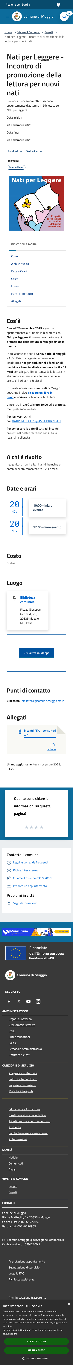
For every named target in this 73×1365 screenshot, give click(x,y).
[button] (36, 1358)
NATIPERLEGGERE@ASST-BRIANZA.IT (36, 421)
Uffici (12, 1031)
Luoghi (13, 1186)
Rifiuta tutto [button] (36, 1350)
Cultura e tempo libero (23, 1079)
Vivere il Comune (28, 32)
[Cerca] (65, 16)
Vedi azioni (32, 151)
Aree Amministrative (22, 1025)
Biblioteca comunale (27, 599)
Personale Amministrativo (25, 1049)
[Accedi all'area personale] (58, 4)
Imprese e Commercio (22, 1085)
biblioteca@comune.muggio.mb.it (43, 700)
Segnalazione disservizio (24, 1267)
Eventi (49, 32)
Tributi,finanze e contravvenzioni (29, 1121)
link (15, 1333)
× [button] (68, 1304)
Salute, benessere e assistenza (28, 1133)
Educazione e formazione (24, 1109)
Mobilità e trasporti (21, 1091)
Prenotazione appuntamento (27, 1261)
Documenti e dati (19, 1055)
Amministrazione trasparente (27, 1297)
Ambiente (15, 1127)
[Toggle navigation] (7, 16)
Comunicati (16, 1163)
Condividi (13, 151)
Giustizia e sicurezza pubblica (27, 1115)
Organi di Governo (20, 1019)
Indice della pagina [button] (23, 244)
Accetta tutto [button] (36, 1341)
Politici (13, 1043)
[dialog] (36, 1332)
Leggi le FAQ (16, 1273)
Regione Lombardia (18, 4)
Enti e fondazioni (19, 1037)
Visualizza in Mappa (36, 653)
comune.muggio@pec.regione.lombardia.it (36, 1239)
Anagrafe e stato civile (23, 1073)
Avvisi (12, 1169)
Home (8, 32)
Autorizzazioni (18, 1139)
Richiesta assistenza (21, 1279)
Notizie (13, 1157)
